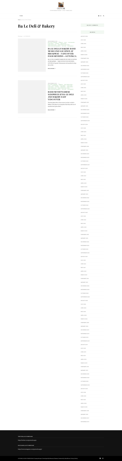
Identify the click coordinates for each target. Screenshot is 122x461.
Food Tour (69, 85)
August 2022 (84, 212)
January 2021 (84, 282)
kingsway (63, 86)
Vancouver (63, 43)
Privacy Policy (74, 458)
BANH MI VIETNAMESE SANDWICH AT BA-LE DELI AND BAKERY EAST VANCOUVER (61, 95)
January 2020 (84, 326)
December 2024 (85, 109)
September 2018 (85, 385)
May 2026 (83, 47)
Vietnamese (70, 46)
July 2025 (83, 84)
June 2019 (83, 352)
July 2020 (83, 304)
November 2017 (85, 421)
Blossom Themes (54, 458)
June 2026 (83, 43)
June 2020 (83, 308)
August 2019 (84, 344)
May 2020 (83, 311)
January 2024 (84, 150)
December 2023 (85, 153)
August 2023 (84, 168)
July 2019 (83, 348)
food (65, 42)
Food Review (71, 42)
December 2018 (85, 374)
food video (51, 43)
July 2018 (83, 392)
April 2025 (83, 95)
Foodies (57, 43)
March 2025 (84, 98)
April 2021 (83, 271)
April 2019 (83, 359)
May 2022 (83, 223)
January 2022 (84, 238)
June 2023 (83, 175)
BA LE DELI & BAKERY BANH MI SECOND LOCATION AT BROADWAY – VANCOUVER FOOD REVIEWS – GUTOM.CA (62, 52)
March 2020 (84, 319)
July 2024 (83, 128)
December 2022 (85, 197)
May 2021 (83, 267)
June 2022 (83, 219)
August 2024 (84, 124)
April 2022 (83, 227)
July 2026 (83, 40)
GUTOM (61, 8)
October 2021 (84, 249)
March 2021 (84, 274)
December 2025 (85, 65)
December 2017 (85, 418)
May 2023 (83, 179)
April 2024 (84, 139)
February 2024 (85, 146)
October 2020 (85, 293)
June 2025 (83, 87)
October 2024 (84, 117)
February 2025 (85, 102)
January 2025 (84, 106)
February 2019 (85, 366)
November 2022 (85, 201)
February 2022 (85, 234)
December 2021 (85, 241)
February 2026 (85, 58)
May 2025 (83, 91)
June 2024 (83, 131)
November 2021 (85, 245)
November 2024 (85, 113)
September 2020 (85, 296)
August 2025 (84, 80)
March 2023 (84, 186)
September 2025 (85, 76)
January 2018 (84, 414)
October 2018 (84, 381)
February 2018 (85, 410)
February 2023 (85, 190)
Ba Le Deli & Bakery (52, 42)
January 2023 (84, 194)
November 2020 (85, 289)
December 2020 (85, 285)
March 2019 (84, 363)
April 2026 (84, 51)
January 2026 (84, 62)
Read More (51, 68)
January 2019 (84, 370)
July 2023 (83, 172)
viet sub (64, 46)
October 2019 (84, 337)
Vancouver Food (52, 44)
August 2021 (84, 256)
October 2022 (84, 205)
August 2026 (84, 36)
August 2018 (84, 388)
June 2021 (83, 263)
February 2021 (85, 278)
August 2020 (84, 300)
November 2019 (85, 333)
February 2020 (85, 322)
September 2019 (85, 341)
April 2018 (83, 403)
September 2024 (85, 120)
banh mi (61, 42)
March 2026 (84, 54)
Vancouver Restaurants (54, 46)
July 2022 (83, 216)
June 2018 (83, 396)
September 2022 (85, 208)
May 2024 (83, 135)
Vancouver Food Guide (64, 44)
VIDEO (21, 15)
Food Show (62, 85)
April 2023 (83, 183)
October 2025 (84, 73)
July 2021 (83, 260)
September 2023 (85, 164)
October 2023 (84, 161)
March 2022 (84, 230)
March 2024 (84, 142)
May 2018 (83, 399)
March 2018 (84, 407)
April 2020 (84, 315)
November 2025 (85, 69)
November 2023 (85, 157)
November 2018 (85, 377)
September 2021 (85, 252)
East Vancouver (68, 84)
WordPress (67, 458)
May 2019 (83, 355)
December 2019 (85, 329)
